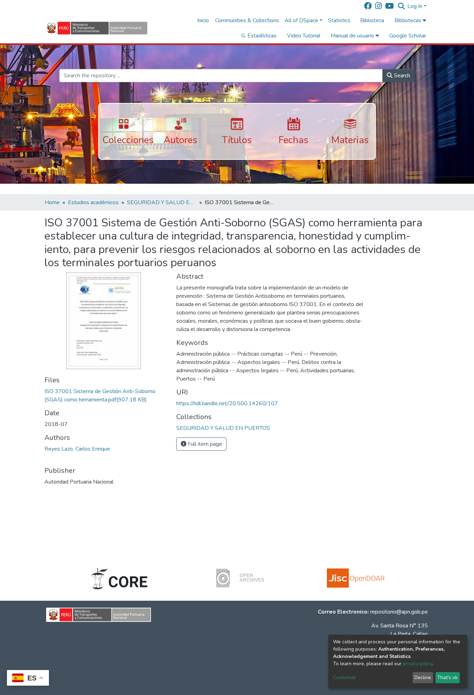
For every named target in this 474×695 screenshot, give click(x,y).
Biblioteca (372, 20)
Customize (344, 677)
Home (52, 202)
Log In (414, 6)
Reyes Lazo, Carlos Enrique (77, 449)
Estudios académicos (93, 202)
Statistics (339, 20)
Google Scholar (407, 36)
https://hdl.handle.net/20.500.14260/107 (227, 403)
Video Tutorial (303, 36)
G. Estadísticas (259, 36)
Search (401, 75)
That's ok (447, 677)
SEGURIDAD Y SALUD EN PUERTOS (161, 202)
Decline (422, 677)
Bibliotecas (409, 20)
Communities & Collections (247, 20)
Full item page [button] (204, 444)
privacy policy (417, 663)
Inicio (203, 20)
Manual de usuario (353, 36)
